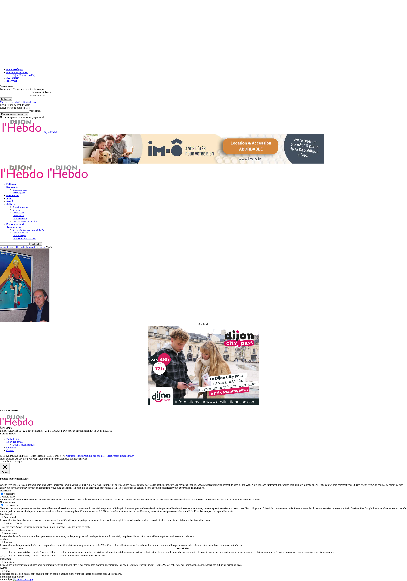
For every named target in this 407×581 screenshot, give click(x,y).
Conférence (18, 213)
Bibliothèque (14, 69)
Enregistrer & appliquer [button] (12, 576)
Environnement (15, 224)
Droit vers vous (20, 190)
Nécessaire (9, 493)
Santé (9, 201)
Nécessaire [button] (5, 490)
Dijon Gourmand (20, 233)
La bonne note (20, 218)
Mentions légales (74, 455)
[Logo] (22, 178)
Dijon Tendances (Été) (24, 75)
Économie (12, 187)
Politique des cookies (93, 455)
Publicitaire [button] (5, 558)
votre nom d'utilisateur (40, 92)
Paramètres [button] (6, 461)
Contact (11, 81)
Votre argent (19, 193)
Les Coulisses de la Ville (25, 221)
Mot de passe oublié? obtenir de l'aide (19, 102)
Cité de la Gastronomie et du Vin (28, 230)
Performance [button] (6, 530)
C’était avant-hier (21, 207)
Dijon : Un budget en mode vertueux (26, 247)
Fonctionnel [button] (6, 514)
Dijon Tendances (17, 72)
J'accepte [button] (17, 461)
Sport (9, 198)
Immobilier (12, 195)
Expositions (18, 216)
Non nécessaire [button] (7, 502)
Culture (10, 204)
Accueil (4, 247)
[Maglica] (24, 321)
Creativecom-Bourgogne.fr (120, 455)
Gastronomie (13, 227)
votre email (35, 110)
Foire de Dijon (19, 236)
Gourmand (12, 78)
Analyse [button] (4, 539)
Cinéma (16, 210)
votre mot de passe (38, 95)
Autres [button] (3, 567)
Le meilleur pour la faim (24, 238)
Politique (11, 184)
